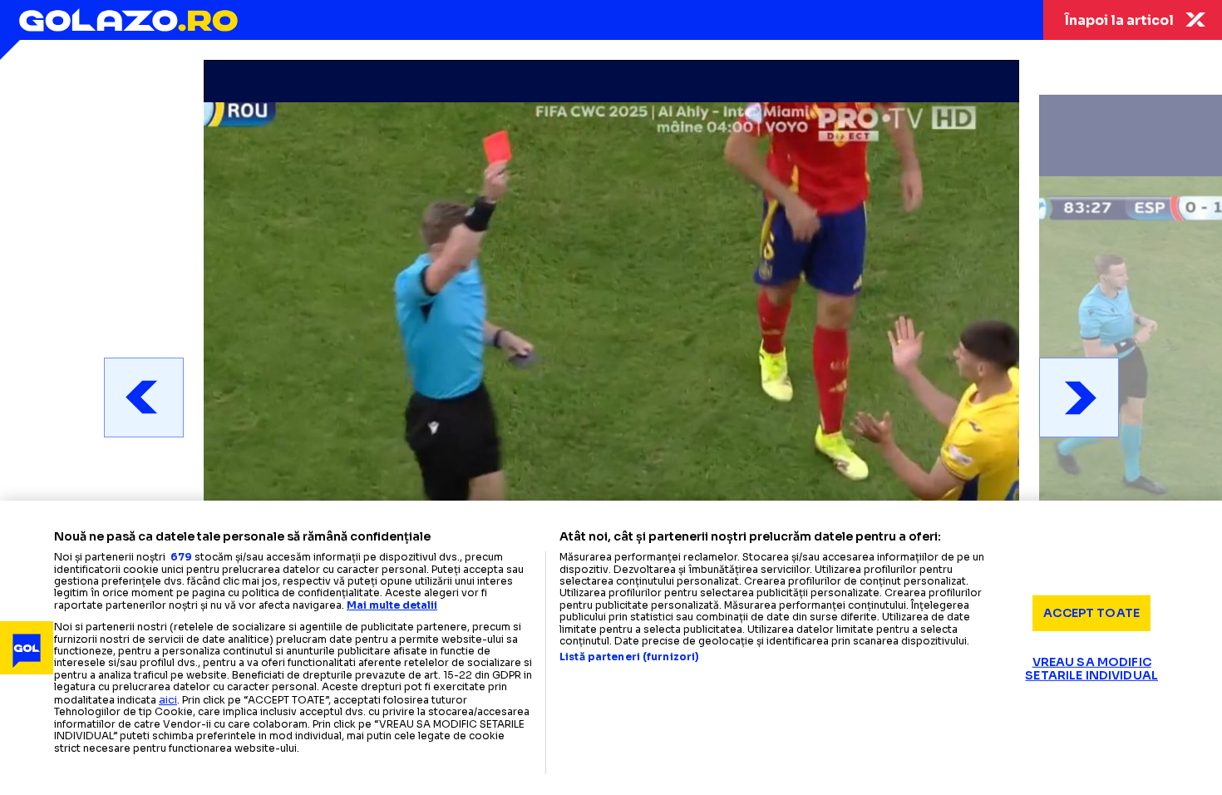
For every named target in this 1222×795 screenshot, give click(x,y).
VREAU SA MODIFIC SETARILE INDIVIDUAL (1091, 668)
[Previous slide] (144, 397)
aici (168, 700)
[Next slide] (1079, 397)
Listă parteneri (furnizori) (629, 657)
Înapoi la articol (1119, 20)
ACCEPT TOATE (1091, 612)
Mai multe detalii (392, 605)
